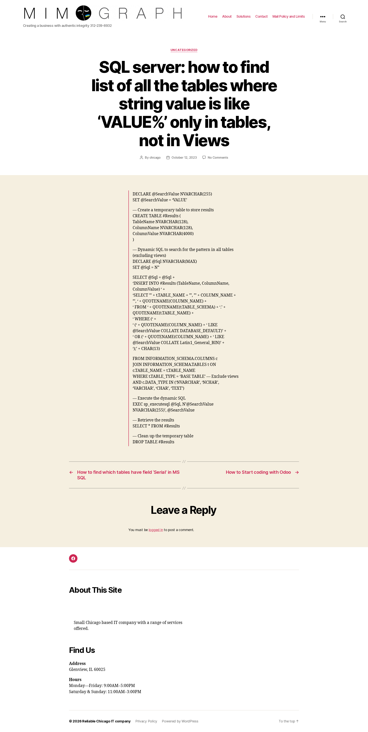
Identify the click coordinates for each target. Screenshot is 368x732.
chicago (155, 157)
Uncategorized (184, 50)
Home (212, 16)
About (227, 16)
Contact (261, 16)
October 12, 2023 (184, 157)
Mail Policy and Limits (289, 16)
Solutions (244, 16)
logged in (156, 530)
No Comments (218, 157)
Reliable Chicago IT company (106, 721)
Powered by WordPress (180, 721)
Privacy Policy (146, 721)
